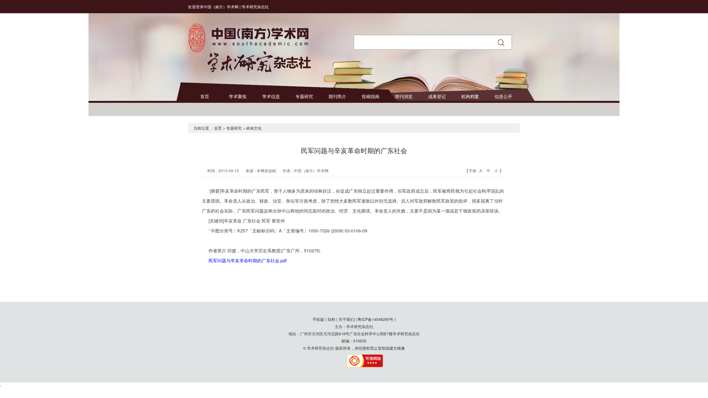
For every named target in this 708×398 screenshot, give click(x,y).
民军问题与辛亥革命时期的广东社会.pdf (248, 260)
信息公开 (503, 96)
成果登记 (437, 96)
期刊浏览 (404, 96)
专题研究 (304, 96)
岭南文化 (254, 128)
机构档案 (470, 96)
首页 (204, 96)
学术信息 (271, 96)
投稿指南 (370, 96)
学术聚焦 (238, 96)
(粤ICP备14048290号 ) (376, 319)
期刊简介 (337, 96)
